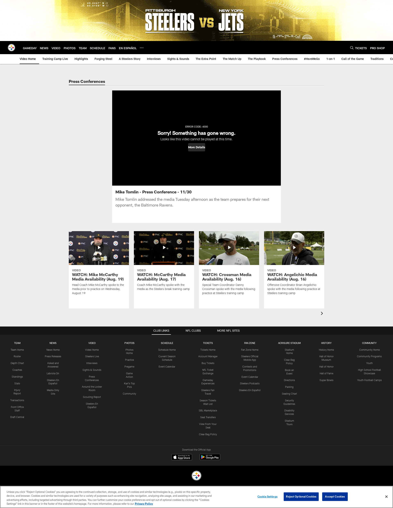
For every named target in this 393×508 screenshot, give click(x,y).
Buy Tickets (208, 363)
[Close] (386, 496)
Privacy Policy (144, 503)
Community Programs (369, 356)
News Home (53, 349)
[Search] (351, 47)
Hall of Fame (326, 373)
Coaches (17, 369)
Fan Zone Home (249, 349)
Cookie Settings (267, 496)
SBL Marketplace (208, 410)
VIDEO (92, 342)
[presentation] (322, 314)
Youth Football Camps (369, 380)
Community (129, 393)
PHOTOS (129, 342)
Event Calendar (167, 366)
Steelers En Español (250, 390)
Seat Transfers (208, 417)
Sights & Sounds (91, 369)
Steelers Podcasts (250, 383)
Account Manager (208, 356)
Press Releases (53, 356)
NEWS (53, 342)
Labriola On (53, 373)
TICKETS (208, 342)
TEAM (17, 342)
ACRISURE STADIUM (289, 342)
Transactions (17, 400)
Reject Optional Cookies (301, 496)
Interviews (91, 363)
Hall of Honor (326, 366)
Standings (17, 376)
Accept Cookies (335, 496)
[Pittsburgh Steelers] (196, 476)
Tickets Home (207, 349)
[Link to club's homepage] (11, 48)
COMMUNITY (369, 342)
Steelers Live (92, 356)
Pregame (129, 366)
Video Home (92, 349)
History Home (326, 349)
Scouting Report (92, 396)
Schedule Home (167, 349)
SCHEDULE (167, 342)
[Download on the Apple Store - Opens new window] (181, 457)
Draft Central (17, 417)
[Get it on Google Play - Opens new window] (210, 459)
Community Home (369, 349)
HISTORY (326, 342)
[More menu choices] (141, 47)
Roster (17, 356)
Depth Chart (17, 363)
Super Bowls (326, 380)
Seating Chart (289, 393)
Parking (289, 386)
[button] (196, 147)
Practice (129, 359)
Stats (17, 383)
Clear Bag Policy (208, 434)
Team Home (17, 349)
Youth (369, 363)
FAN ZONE (249, 342)
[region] (196, 497)
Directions (289, 380)
